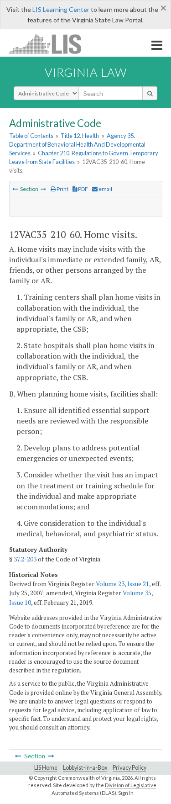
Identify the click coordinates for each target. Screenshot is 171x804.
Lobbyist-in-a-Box (85, 767)
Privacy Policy (129, 767)
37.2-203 (25, 559)
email (105, 188)
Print (62, 188)
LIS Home (45, 767)
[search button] (149, 93)
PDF (82, 188)
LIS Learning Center (60, 9)
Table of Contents (31, 135)
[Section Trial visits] (15, 188)
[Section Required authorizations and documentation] (43, 188)
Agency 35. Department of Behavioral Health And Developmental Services (77, 144)
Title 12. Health (80, 135)
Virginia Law (86, 72)
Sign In (126, 793)
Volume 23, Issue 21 (122, 584)
